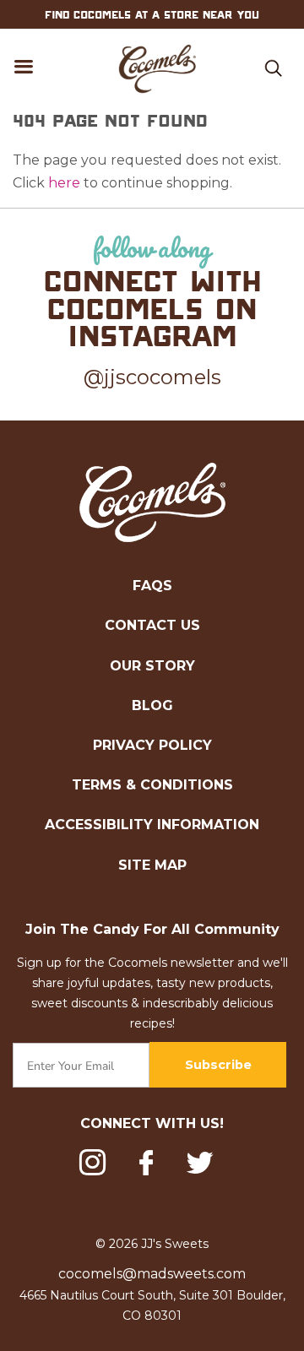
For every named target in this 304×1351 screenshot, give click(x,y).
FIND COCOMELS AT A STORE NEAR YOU (152, 14)
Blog (152, 705)
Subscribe (218, 1064)
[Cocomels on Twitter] (200, 1165)
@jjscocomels (152, 377)
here (64, 183)
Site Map (152, 865)
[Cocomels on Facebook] (146, 1162)
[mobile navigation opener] (25, 69)
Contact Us (152, 625)
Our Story (152, 666)
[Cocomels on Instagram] (92, 1165)
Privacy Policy (152, 745)
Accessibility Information (152, 825)
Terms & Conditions (152, 785)
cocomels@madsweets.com (152, 1274)
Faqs (152, 586)
